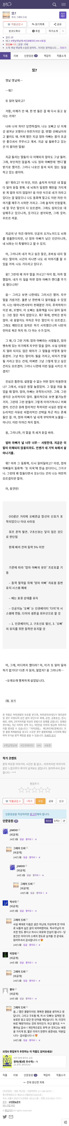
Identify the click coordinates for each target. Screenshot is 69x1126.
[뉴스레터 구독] (11, 1117)
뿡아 (12, 989)
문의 (5, 1102)
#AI (38, 40)
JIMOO (14, 830)
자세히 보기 (50, 735)
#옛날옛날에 (17, 40)
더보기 (63, 47)
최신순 (49, 820)
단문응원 (30, 55)
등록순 (57, 820)
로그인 (33, 814)
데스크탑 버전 (9, 1105)
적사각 (13, 901)
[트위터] (5, 1117)
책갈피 (47, 55)
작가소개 (53, 31)
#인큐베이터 (30, 40)
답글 (22, 839)
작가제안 (63, 15)
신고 (61, 801)
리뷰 (16, 55)
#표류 (43, 40)
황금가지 (9, 1110)
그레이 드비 (19, 848)
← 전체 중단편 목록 (35, 1082)
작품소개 (61, 55)
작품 (5, 55)
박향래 (13, 953)
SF (12, 37)
